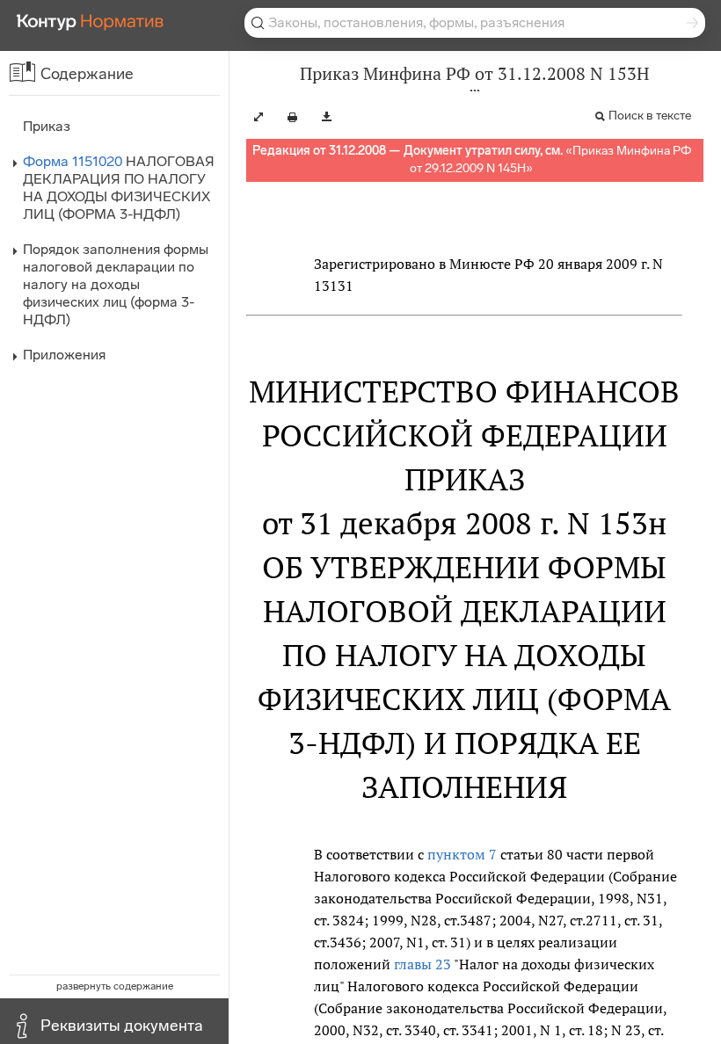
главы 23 (422, 964)
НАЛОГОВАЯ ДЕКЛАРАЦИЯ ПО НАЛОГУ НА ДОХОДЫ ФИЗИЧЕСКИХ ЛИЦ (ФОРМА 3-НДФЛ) (119, 187)
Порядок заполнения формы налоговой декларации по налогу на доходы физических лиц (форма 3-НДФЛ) (115, 284)
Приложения (64, 354)
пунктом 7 (462, 854)
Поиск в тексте (649, 115)
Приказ (46, 126)
